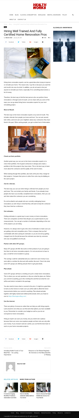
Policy (64, 15)
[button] (73, 15)
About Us (12, 19)
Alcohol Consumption (28, 15)
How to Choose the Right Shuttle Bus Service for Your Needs (43, 395)
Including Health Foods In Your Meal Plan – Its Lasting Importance (13, 353)
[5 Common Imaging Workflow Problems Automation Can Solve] (11, 387)
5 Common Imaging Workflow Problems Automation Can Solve (10, 395)
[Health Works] (39, 6)
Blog (16, 15)
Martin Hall (9, 37)
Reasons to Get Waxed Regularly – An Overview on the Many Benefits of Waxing (39, 353)
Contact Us (22, 19)
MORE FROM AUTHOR (27, 379)
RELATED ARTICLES (11, 379)
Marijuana (42, 15)
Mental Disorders (54, 15)
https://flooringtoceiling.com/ (17, 296)
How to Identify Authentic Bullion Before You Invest (27, 395)
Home (11, 15)
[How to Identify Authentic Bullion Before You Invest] (27, 387)
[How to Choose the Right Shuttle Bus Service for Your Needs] (43, 387)
